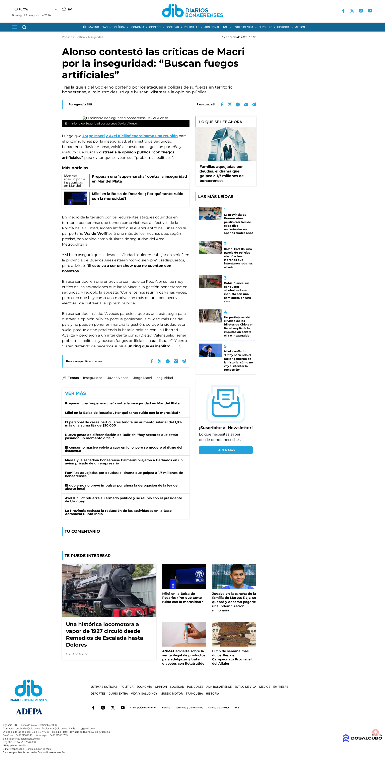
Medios (300, 27)
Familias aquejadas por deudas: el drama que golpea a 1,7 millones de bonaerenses (124, 474)
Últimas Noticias (95, 27)
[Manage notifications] (375, 732)
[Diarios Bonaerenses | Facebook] (343, 10)
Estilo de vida (243, 27)
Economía (137, 27)
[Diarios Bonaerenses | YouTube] (370, 10)
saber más (226, 450)
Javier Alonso (117, 378)
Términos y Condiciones (189, 707)
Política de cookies (218, 707)
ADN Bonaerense (216, 27)
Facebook (93, 707)
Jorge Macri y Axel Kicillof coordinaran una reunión (130, 136)
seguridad (165, 378)
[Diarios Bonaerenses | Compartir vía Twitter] (229, 104)
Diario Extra (118, 693)
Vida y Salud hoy (144, 693)
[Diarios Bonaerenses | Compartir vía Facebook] (221, 104)
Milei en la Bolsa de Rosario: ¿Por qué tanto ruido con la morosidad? (122, 413)
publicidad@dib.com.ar (28, 728)
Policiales (191, 27)
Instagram (103, 707)
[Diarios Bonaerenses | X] (352, 10)
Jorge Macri (142, 378)
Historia (283, 27)
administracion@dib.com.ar (25, 738)
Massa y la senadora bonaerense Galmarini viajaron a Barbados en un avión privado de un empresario (124, 461)
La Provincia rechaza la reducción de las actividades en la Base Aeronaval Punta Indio (118, 512)
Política (118, 27)
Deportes (265, 27)
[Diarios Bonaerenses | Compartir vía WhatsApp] (237, 104)
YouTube (122, 707)
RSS (236, 707)
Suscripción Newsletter (143, 707)
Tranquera (194, 693)
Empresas (280, 686)
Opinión (155, 27)
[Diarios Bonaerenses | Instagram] (361, 10)
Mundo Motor (171, 693)
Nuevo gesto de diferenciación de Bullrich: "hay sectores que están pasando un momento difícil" (121, 436)
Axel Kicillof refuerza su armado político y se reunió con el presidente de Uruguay (123, 499)
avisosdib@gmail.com (82, 728)
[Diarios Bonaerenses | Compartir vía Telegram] (253, 104)
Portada (67, 37)
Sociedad (172, 27)
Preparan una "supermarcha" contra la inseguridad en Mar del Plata (122, 403)
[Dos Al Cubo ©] (362, 741)
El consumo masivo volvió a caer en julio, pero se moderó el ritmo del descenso (123, 449)
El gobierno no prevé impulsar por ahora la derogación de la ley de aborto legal (121, 487)
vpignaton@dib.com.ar (55, 728)
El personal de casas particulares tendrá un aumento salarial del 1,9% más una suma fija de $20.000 (123, 423)
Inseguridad (92, 378)
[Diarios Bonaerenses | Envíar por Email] (245, 104)
